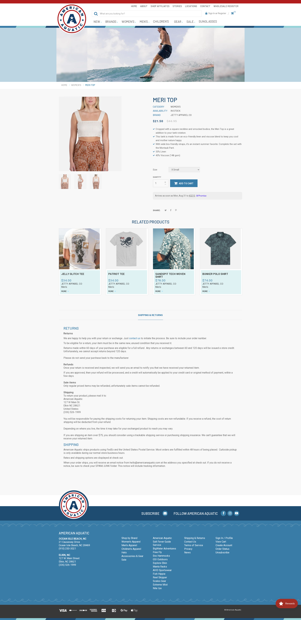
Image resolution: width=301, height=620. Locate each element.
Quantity (157, 177)
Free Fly (157, 552)
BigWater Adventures (164, 548)
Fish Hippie (159, 573)
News (187, 552)
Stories (177, 6)
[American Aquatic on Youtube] (236, 513)
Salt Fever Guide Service (162, 543)
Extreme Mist (160, 584)
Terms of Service (193, 545)
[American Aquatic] (71, 18)
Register (222, 13)
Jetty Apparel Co (71, 283)
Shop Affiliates (160, 6)
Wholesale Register (226, 6)
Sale (123, 559)
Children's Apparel (131, 548)
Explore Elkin (160, 563)
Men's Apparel (129, 545)
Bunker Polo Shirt (215, 274)
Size (155, 169)
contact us (134, 338)
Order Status (222, 548)
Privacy (188, 548)
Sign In (211, 13)
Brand (157, 115)
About (144, 6)
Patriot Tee (116, 274)
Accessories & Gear (132, 556)
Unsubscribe (222, 552)
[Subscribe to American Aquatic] (165, 513)
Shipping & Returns (150, 314)
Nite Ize (157, 588)
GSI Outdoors (160, 559)
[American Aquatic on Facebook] (223, 513)
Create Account (224, 545)
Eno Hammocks (161, 555)
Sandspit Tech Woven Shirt (170, 275)
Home (134, 6)
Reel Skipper (160, 577)
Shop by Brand (129, 538)
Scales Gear (159, 581)
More (64, 291)
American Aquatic (162, 538)
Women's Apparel (130, 541)
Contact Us (190, 541)
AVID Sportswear (162, 570)
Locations (191, 6)
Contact (205, 6)
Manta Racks (160, 566)
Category (158, 106)
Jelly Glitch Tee (72, 274)
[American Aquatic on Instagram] (230, 513)
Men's (64, 287)
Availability (160, 110)
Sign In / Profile (224, 538)
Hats (124, 552)
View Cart (221, 541)
